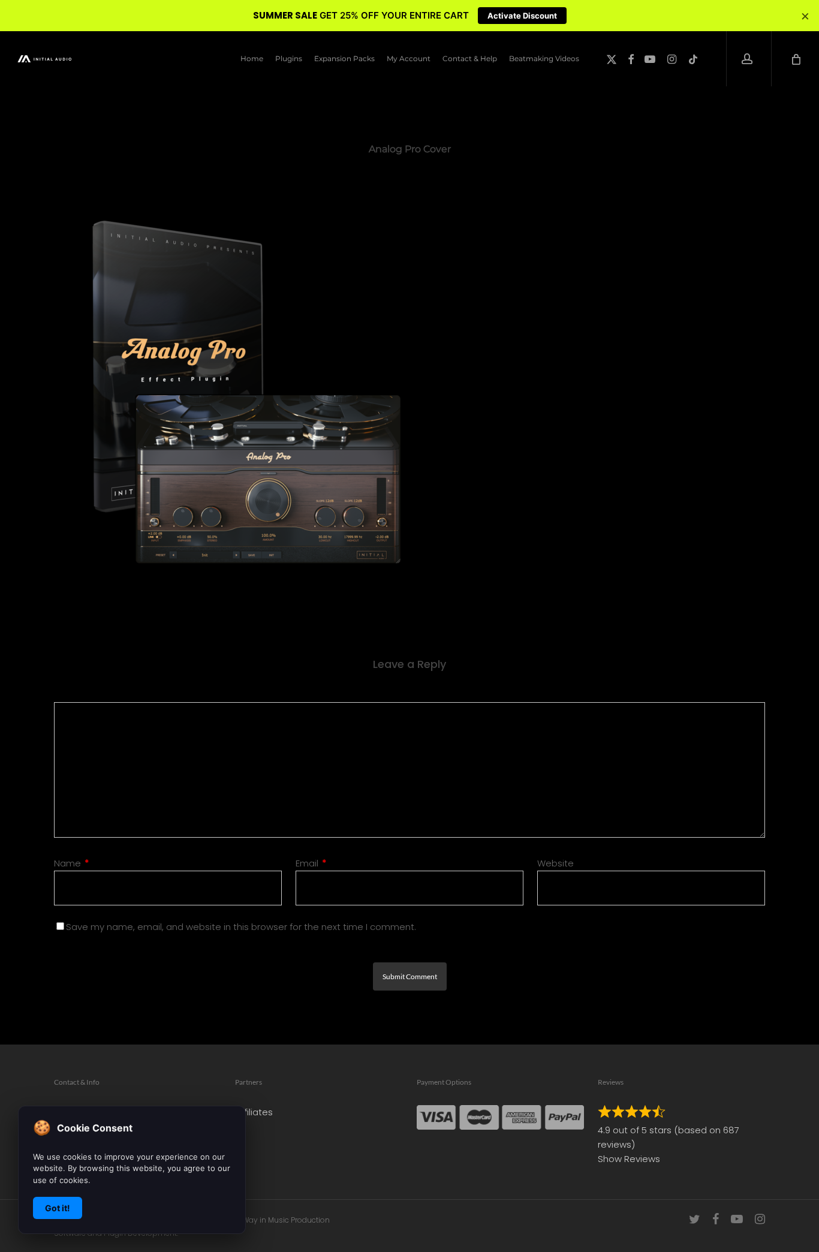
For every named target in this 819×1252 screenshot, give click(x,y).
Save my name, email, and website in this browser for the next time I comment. (241, 926)
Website (555, 863)
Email (311, 863)
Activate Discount (522, 15)
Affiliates (254, 1112)
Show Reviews (629, 1158)
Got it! (57, 1208)
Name (71, 863)
